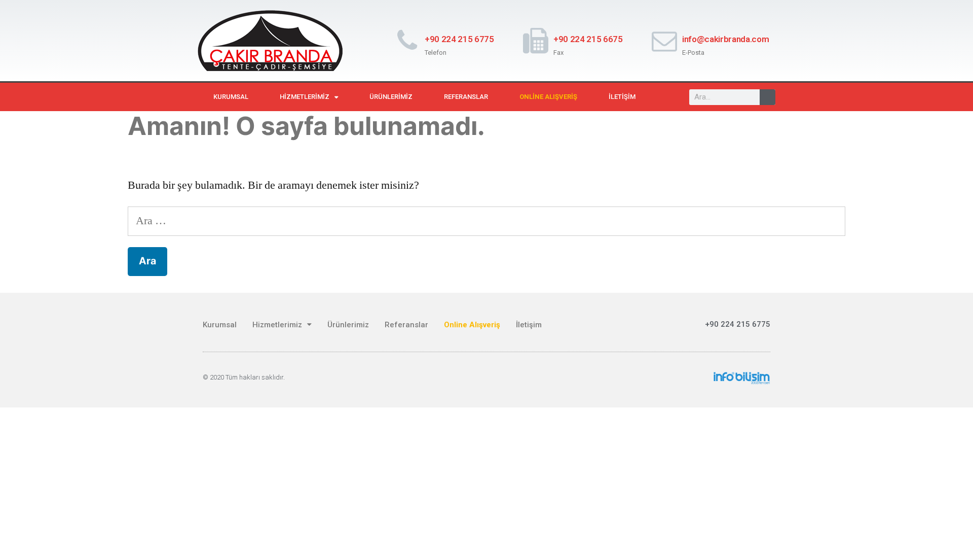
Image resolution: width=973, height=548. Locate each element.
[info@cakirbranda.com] (664, 40)
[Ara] (767, 97)
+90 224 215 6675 (588, 39)
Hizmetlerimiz (304, 96)
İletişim (622, 96)
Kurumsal (230, 96)
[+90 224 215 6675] (535, 40)
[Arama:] (486, 221)
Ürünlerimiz (391, 96)
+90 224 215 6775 (459, 39)
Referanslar (466, 96)
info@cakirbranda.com (725, 39)
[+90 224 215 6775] (407, 40)
